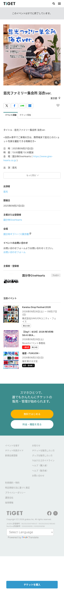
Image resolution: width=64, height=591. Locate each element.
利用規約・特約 (12, 482)
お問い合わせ (38, 475)
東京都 (54, 98)
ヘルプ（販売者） (40, 470)
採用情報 (9, 502)
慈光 (5, 191)
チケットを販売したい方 (43, 450)
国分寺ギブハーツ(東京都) (16, 234)
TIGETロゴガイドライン (43, 460)
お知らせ (36, 445)
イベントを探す (12, 445)
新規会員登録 (11, 455)
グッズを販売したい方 (42, 455)
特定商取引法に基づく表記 (17, 487)
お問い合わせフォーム (14, 252)
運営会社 (9, 497)
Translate (33, 537)
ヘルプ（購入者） (40, 465)
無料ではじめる (32, 414)
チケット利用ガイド (14, 450)
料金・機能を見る (32, 424)
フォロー (55, 275)
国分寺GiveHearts (12, 219)
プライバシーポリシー (15, 492)
